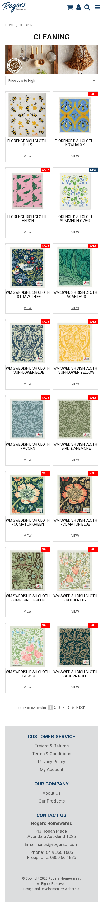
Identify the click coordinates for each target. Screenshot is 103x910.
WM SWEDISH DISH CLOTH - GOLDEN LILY (75, 598)
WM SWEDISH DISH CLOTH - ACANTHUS (75, 294)
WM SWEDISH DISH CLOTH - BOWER (28, 674)
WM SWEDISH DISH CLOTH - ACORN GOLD (75, 674)
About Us (51, 793)
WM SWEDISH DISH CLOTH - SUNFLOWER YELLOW (75, 370)
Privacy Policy (51, 761)
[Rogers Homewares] (14, 7)
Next (80, 708)
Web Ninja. (72, 889)
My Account (51, 769)
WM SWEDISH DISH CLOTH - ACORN (28, 446)
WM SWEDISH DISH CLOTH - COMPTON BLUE (75, 522)
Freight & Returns (52, 745)
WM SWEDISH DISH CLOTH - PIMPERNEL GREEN (28, 598)
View (28, 156)
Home (9, 25)
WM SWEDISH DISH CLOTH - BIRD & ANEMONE (75, 446)
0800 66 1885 (63, 857)
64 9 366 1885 (59, 852)
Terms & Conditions (51, 753)
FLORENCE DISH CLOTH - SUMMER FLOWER (75, 219)
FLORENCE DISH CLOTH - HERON (27, 219)
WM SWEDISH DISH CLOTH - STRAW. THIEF (28, 294)
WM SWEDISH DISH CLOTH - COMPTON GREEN (28, 522)
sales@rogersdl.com (58, 844)
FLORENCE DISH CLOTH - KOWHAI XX (75, 143)
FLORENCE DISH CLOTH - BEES (27, 143)
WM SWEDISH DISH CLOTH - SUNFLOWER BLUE (28, 370)
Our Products (52, 801)
